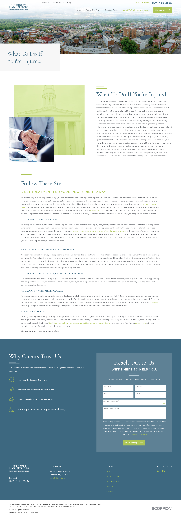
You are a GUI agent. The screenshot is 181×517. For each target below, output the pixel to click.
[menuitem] (12, 512)
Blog (69, 3)
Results (45, 3)
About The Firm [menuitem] (93, 10)
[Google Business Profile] (158, 471)
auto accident (79, 231)
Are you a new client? (111, 401)
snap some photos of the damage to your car (106, 231)
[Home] (18, 7)
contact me (140, 323)
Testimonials (58, 3)
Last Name (140, 386)
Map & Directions (57, 478)
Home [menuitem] (78, 10)
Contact (110, 492)
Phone (105, 394)
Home (109, 471)
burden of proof (97, 210)
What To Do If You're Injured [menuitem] (135, 10)
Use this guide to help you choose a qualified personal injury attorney (79, 323)
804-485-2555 (162, 2)
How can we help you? (111, 409)
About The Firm (114, 476)
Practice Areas (113, 482)
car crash (155, 302)
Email (138, 394)
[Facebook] (163, 471)
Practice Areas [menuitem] (111, 10)
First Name (107, 386)
